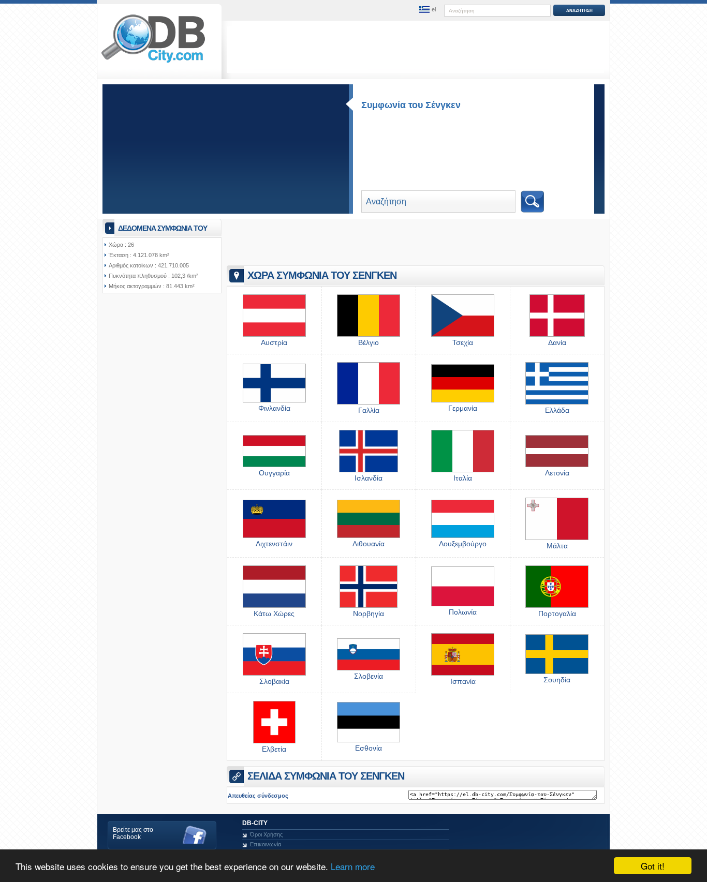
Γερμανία (462, 408)
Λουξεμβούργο (463, 544)
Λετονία (557, 473)
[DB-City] (153, 62)
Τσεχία (462, 342)
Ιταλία (462, 478)
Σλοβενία (368, 676)
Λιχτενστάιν (274, 544)
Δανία (557, 342)
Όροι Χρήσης (266, 834)
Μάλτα (557, 546)
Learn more (353, 866)
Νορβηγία (368, 613)
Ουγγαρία (274, 473)
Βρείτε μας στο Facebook (133, 833)
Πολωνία (463, 612)
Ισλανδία (368, 478)
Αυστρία (274, 342)
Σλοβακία (274, 681)
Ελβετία (274, 749)
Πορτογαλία (557, 613)
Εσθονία (368, 748)
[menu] (427, 9)
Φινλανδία (274, 408)
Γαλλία (368, 410)
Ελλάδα (557, 410)
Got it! (653, 865)
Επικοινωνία (265, 844)
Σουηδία (556, 680)
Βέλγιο (368, 342)
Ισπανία (463, 681)
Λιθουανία (368, 544)
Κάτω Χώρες (274, 613)
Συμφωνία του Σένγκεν (411, 105)
